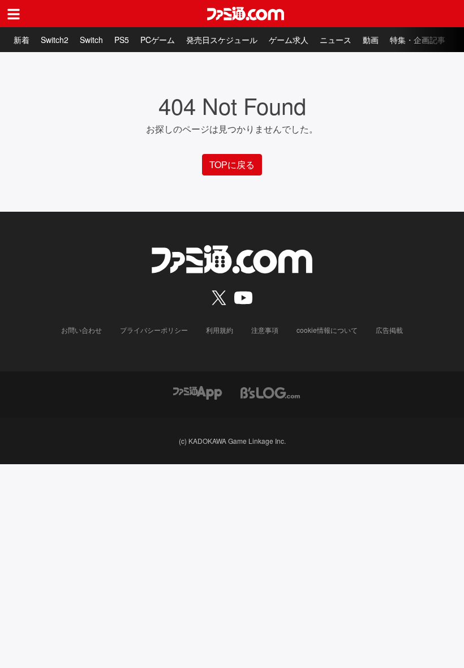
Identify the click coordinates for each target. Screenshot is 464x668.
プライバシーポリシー (154, 330)
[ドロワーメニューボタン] (13, 13)
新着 (21, 39)
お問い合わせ (81, 330)
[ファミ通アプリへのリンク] (197, 391)
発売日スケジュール (221, 39)
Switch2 (54, 39)
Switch (91, 39)
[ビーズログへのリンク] (270, 391)
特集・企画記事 (417, 39)
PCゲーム (157, 39)
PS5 (121, 39)
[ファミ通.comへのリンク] (245, 13)
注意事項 (264, 330)
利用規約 (219, 330)
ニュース (335, 39)
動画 (371, 39)
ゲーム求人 (288, 39)
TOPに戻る (232, 164)
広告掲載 (389, 330)
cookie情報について (327, 330)
